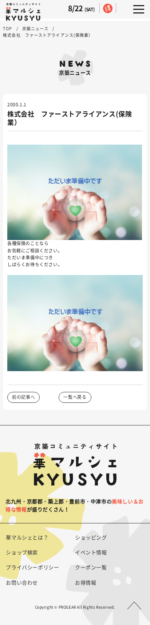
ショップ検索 (22, 552)
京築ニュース (35, 28)
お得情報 (85, 582)
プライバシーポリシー (32, 567)
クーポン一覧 (91, 567)
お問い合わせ (22, 582)
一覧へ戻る (74, 397)
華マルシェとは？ (27, 537)
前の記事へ (23, 397)
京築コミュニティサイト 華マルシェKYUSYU (23, 12)
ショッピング (91, 537)
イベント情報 (91, 552)
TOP (7, 28)
